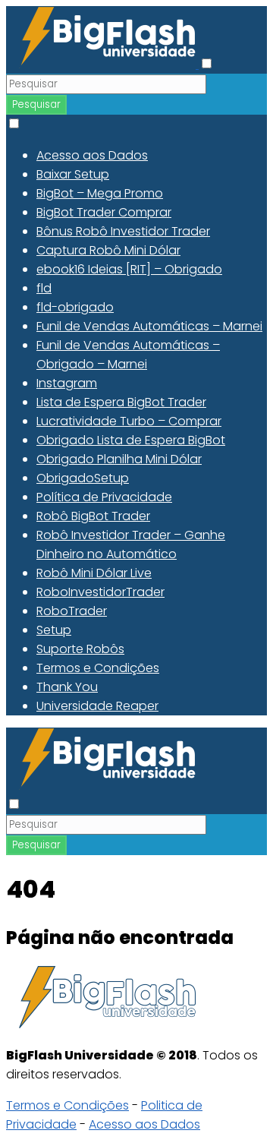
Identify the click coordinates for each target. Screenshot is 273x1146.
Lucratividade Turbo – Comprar (128, 421)
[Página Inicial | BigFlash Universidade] (102, 64)
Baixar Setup (72, 174)
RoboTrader (71, 611)
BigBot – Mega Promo (99, 193)
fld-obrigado (75, 307)
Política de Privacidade (104, 497)
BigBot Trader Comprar (103, 212)
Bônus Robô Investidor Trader (123, 231)
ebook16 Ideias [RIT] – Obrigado (129, 269)
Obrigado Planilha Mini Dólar (119, 459)
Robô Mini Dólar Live (94, 573)
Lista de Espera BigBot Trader (121, 402)
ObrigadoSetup (82, 478)
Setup (53, 630)
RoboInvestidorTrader (100, 592)
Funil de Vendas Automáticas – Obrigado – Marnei (128, 354)
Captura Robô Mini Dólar (108, 250)
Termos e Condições (97, 668)
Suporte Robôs (80, 649)
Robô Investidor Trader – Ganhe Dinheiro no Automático (130, 544)
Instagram (66, 383)
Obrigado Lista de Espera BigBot (130, 440)
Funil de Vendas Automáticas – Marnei (149, 326)
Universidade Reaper (97, 706)
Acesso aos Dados (92, 155)
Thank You (67, 687)
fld (44, 288)
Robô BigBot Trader (93, 516)
